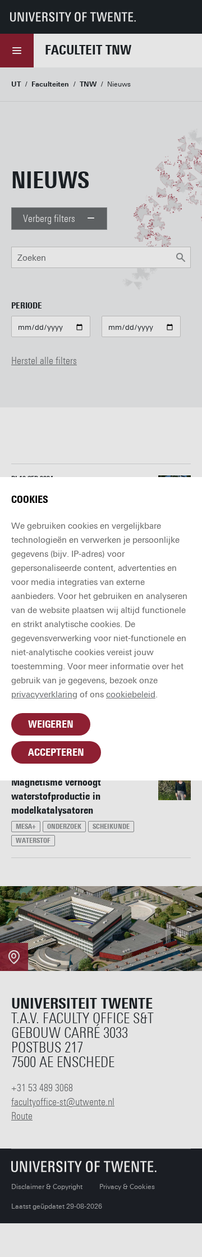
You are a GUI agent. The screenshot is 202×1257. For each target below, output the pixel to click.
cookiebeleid (130, 694)
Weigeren (51, 724)
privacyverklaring (44, 694)
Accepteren (56, 752)
